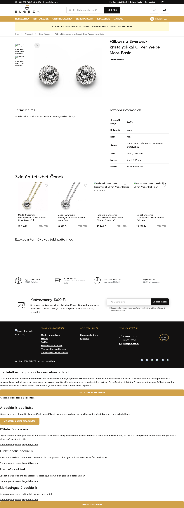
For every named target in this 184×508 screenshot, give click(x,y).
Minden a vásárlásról (118, 2)
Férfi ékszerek (41, 18)
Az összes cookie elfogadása (19, 421)
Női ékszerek (22, 18)
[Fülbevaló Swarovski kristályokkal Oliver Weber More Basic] (68, 76)
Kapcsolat (84, 338)
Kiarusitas (159, 18)
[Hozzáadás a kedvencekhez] (46, 186)
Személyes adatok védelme (139, 310)
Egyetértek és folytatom (92, 392)
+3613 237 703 (24, 2)
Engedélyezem (30, 444)
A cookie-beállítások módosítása (17, 397)
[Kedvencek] (154, 10)
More (129, 130)
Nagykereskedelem (89, 335)
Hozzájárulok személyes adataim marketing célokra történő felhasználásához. (137, 309)
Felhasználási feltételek (51, 345)
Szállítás (44, 342)
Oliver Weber (117, 59)
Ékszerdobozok (84, 18)
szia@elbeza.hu (52, 2)
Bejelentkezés (136, 2)
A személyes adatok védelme (54, 352)
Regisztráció (150, 2)
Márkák (118, 18)
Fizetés (44, 338)
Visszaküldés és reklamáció (53, 349)
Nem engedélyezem (10, 444)
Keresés (112, 10)
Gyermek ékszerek (62, 18)
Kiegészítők (103, 18)
